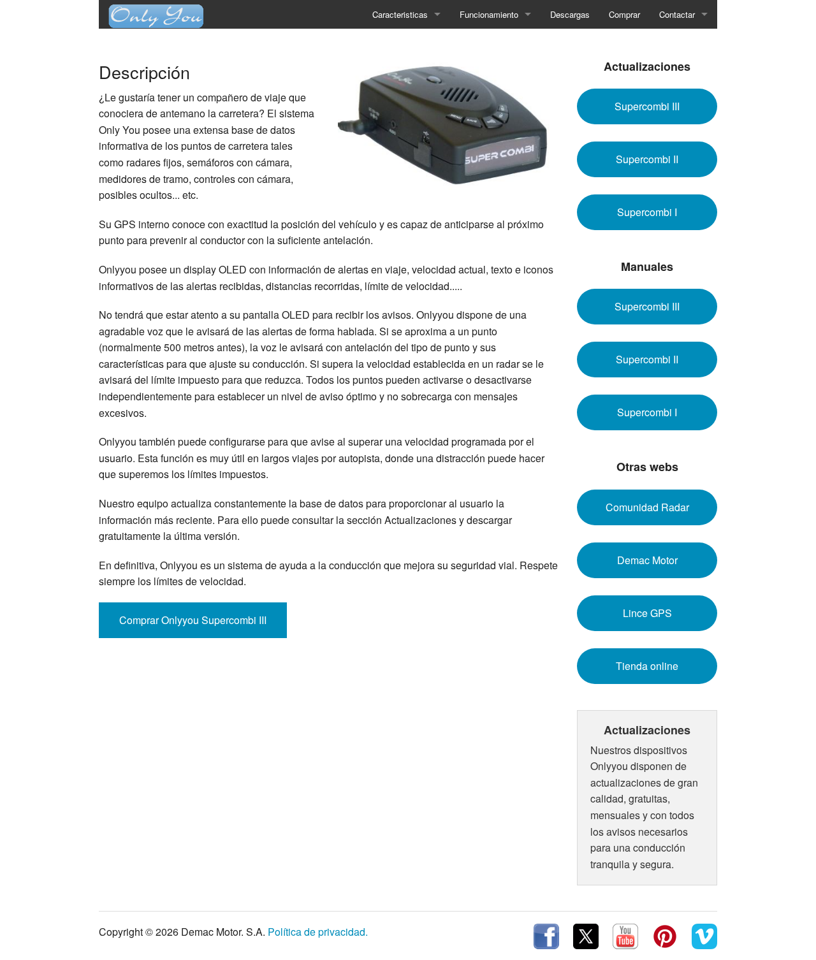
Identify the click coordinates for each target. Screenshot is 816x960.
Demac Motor (647, 560)
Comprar (624, 14)
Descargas (570, 14)
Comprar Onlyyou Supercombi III (192, 620)
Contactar (677, 14)
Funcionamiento (489, 14)
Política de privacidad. (318, 931)
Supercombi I (647, 212)
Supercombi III (647, 106)
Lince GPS (647, 613)
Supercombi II (647, 159)
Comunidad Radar (647, 507)
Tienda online (647, 665)
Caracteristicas (400, 14)
